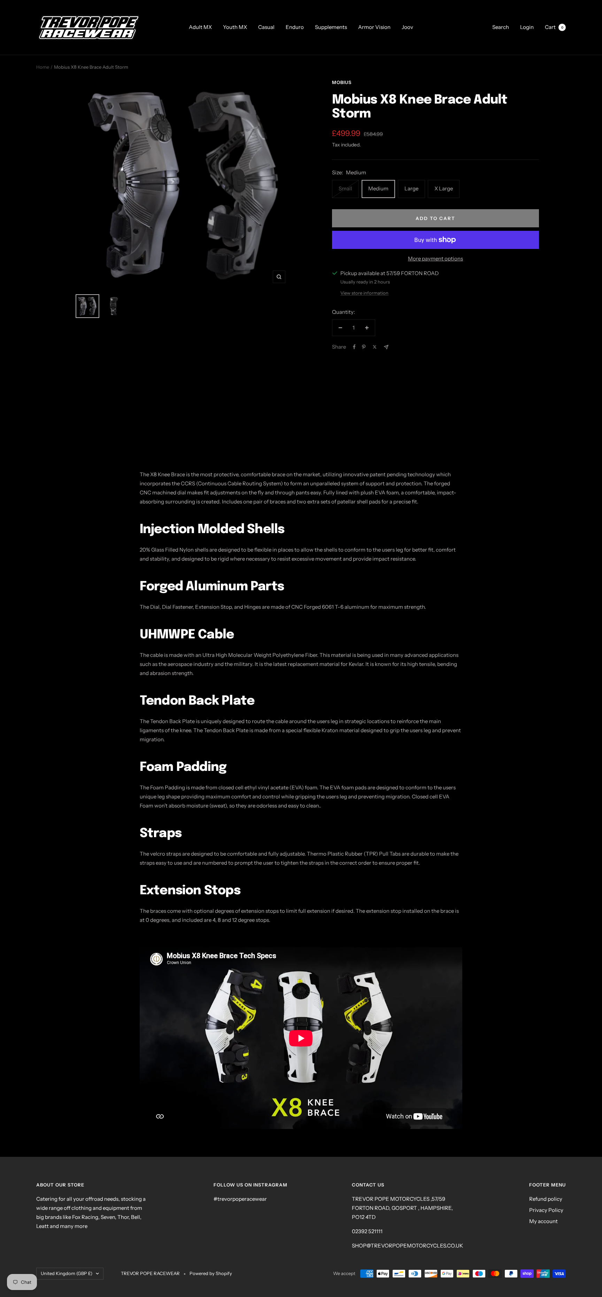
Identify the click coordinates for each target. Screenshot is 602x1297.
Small (345, 188)
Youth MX (235, 27)
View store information (364, 293)
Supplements (331, 27)
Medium (378, 188)
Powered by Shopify (211, 1273)
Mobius (342, 82)
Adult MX (200, 27)
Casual (266, 27)
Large (411, 188)
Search (500, 27)
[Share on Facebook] (354, 346)
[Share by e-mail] (386, 347)
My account (543, 1221)
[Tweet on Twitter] (375, 346)
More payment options (435, 258)
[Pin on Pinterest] (363, 346)
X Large (443, 188)
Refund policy (545, 1199)
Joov (407, 27)
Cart (554, 27)
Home (42, 67)
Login (527, 27)
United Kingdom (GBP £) (66, 1273)
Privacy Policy (546, 1210)
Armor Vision (374, 27)
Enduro (295, 27)
